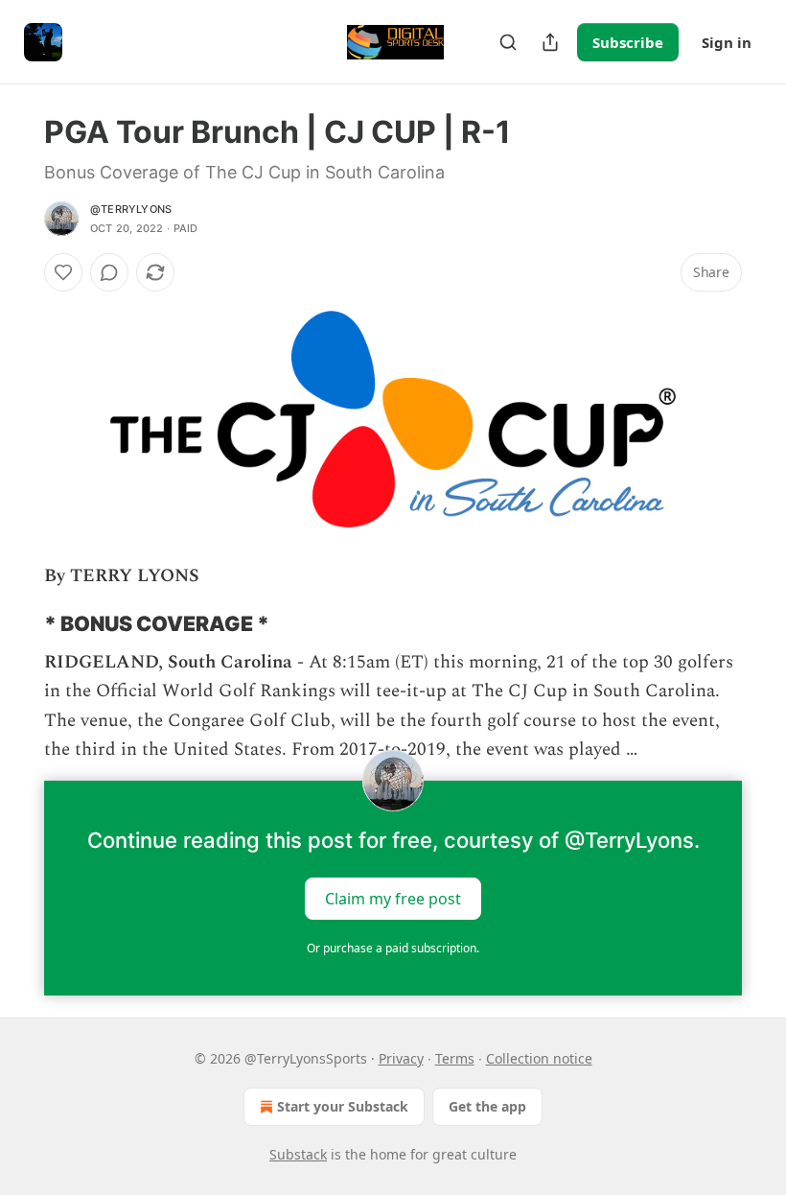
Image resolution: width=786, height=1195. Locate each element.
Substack (298, 1154)
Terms (454, 1058)
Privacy (401, 1058)
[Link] (17, 623)
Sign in (726, 42)
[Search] (508, 42)
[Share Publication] (550, 42)
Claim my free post (393, 897)
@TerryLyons (131, 209)
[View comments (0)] (109, 272)
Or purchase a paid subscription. (393, 948)
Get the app (487, 1106)
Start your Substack (342, 1106)
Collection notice (539, 1058)
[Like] (63, 272)
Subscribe (627, 42)
